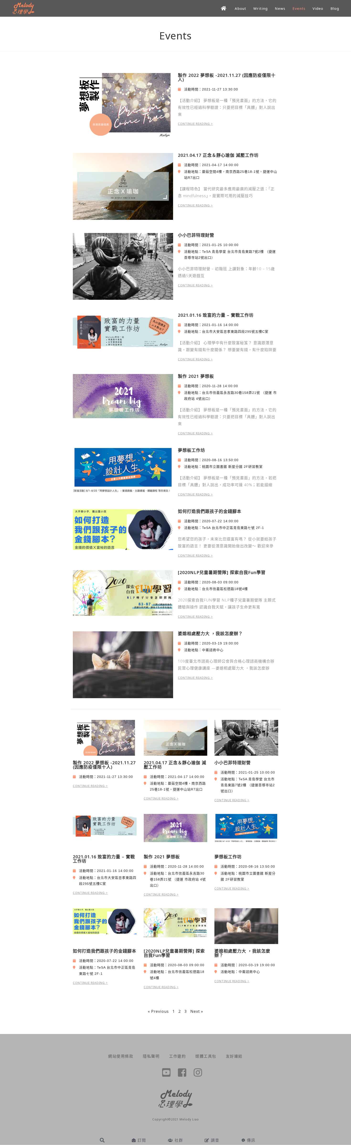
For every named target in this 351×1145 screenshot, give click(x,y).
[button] (102, 1140)
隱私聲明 (151, 1056)
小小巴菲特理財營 (196, 235)
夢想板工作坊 (191, 450)
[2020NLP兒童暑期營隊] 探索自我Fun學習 (222, 572)
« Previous (158, 1011)
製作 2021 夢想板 (196, 376)
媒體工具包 (205, 1056)
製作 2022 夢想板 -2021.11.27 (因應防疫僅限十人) (227, 77)
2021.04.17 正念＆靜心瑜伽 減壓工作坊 (218, 155)
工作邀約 (177, 1056)
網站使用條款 (120, 1056)
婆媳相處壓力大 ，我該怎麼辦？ (210, 633)
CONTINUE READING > (195, 124)
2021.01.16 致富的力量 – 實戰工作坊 (216, 315)
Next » (196, 1011)
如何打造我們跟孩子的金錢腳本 (209, 511)
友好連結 (234, 1056)
